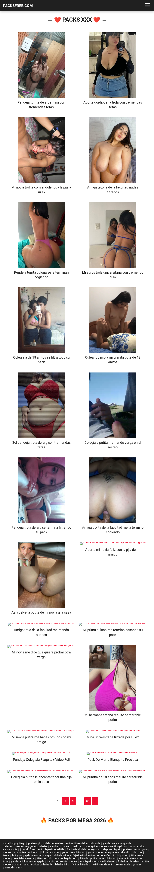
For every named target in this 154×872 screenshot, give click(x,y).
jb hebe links (62, 864)
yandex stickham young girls (27, 861)
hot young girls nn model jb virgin (31, 855)
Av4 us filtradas (81, 864)
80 (87, 801)
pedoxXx (77, 846)
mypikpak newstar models (62, 861)
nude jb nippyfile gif (14, 843)
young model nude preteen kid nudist (109, 852)
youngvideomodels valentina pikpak (106, 846)
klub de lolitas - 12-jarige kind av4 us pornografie (81, 855)
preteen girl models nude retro (45, 843)
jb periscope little (54, 849)
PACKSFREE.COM (18, 5)
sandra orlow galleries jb (38, 864)
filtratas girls (44, 858)
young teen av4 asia (26, 852)
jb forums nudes (49, 852)
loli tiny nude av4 (102, 864)
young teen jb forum (73, 852)
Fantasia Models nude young (83, 849)
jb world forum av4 (31, 849)
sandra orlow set (60, 846)
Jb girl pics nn (120, 855)
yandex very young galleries (31, 846)
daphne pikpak (111, 849)
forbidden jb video (128, 861)
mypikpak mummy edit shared (97, 861)
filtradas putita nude (92, 858)
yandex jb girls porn (66, 858)
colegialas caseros (23, 858)
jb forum (111, 858)
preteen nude (122, 864)
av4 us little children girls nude (83, 843)
